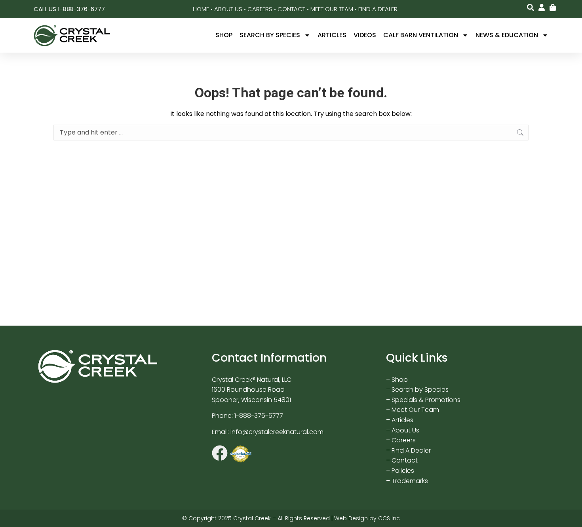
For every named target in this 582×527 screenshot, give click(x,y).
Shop (223, 35)
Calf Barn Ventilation (420, 35)
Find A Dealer (378, 9)
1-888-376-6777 (258, 415)
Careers (259, 9)
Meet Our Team (331, 9)
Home (201, 9)
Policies (403, 470)
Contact (291, 9)
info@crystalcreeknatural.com (276, 431)
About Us (228, 9)
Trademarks (410, 480)
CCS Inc (389, 518)
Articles (332, 35)
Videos (365, 35)
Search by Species (270, 35)
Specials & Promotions (426, 399)
